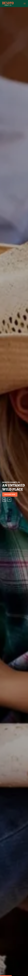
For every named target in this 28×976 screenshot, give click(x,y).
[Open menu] (24, 3)
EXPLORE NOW (9, 494)
